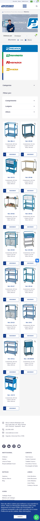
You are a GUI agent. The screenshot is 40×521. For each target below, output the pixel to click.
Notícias (19, 1)
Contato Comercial (30, 459)
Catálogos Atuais (6, 495)
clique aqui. (35, 511)
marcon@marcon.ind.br (12, 432)
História (4, 459)
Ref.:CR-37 (11, 286)
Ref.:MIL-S (11, 141)
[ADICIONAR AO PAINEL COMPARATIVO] (17, 123)
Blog (3, 480)
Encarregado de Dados (31, 466)
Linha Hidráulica (31, 480)
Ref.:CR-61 (28, 213)
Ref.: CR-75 (11, 395)
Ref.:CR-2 (29, 322)
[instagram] (14, 446)
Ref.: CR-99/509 (29, 359)
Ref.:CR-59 (11, 250)
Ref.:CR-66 (28, 177)
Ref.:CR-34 (28, 286)
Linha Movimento (32, 478)
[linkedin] (9, 446)
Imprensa (4, 476)
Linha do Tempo (6, 461)
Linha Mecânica (8, 11)
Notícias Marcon (6, 478)
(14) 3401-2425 (10, 429)
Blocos (29, 40)
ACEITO (20, 516)
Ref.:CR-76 (11, 177)
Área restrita (15, 1)
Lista (21, 40)
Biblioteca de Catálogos (8, 498)
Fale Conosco (29, 457)
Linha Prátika (31, 483)
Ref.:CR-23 (11, 322)
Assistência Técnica (30, 463)
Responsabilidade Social (8, 463)
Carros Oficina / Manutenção (17, 11)
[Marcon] (7, 6)
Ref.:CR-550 (29, 250)
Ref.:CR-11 (11, 359)
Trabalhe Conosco (25, 1)
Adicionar (10, 154)
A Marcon (4, 457)
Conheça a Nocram (32, 485)
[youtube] (19, 446)
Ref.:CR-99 (28, 141)
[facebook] (4, 446)
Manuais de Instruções (8, 500)
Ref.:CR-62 (11, 213)
